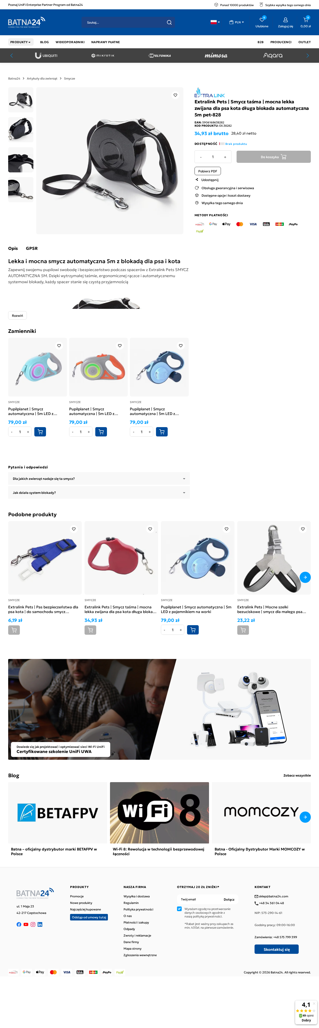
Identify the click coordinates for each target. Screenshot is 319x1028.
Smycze (69, 78)
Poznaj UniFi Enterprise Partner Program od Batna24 (45, 4)
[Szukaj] (169, 22)
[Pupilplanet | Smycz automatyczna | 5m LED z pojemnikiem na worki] (159, 367)
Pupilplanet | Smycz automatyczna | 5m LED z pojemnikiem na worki (152, 411)
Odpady (129, 929)
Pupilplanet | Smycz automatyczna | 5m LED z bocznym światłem (30, 411)
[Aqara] (273, 55)
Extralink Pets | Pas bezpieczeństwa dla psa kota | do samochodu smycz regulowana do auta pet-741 (43, 609)
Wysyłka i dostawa (137, 896)
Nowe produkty (81, 903)
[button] (215, 22)
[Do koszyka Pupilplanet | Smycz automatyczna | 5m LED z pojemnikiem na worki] (162, 431)
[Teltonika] (159, 55)
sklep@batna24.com (273, 896)
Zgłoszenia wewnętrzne (140, 955)
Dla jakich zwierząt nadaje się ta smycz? (44, 478)
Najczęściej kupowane (85, 909)
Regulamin (131, 903)
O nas (128, 916)
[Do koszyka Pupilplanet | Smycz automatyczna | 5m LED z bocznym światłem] (40, 431)
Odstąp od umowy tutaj (89, 917)
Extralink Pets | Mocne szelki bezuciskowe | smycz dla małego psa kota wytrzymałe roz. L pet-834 (269, 609)
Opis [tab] (13, 248)
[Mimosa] (216, 55)
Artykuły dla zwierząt (42, 78)
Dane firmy (131, 942)
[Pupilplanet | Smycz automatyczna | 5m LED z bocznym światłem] (37, 367)
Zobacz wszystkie (297, 775)
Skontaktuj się (277, 949)
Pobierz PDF (207, 171)
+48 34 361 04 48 (271, 903)
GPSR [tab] (32, 248)
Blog (13, 775)
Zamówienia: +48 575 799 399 (276, 937)
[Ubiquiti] (46, 55)
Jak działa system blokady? (34, 492)
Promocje (77, 896)
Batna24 (14, 78)
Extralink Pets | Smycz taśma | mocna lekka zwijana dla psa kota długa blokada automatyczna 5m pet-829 (121, 609)
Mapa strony (133, 948)
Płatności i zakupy (136, 922)
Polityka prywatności (138, 909)
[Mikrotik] (103, 55)
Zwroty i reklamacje (137, 935)
